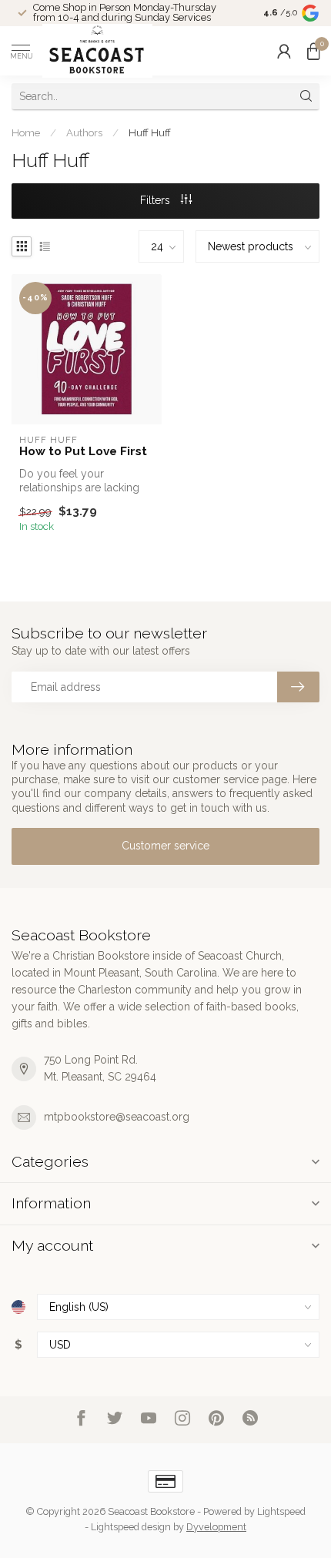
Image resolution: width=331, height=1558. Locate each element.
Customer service (165, 845)
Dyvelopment (216, 1527)
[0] (313, 50)
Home (26, 132)
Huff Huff (150, 132)
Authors (84, 132)
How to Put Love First (83, 451)
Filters (156, 200)
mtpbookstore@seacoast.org (116, 1117)
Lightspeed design (131, 1527)
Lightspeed (281, 1511)
